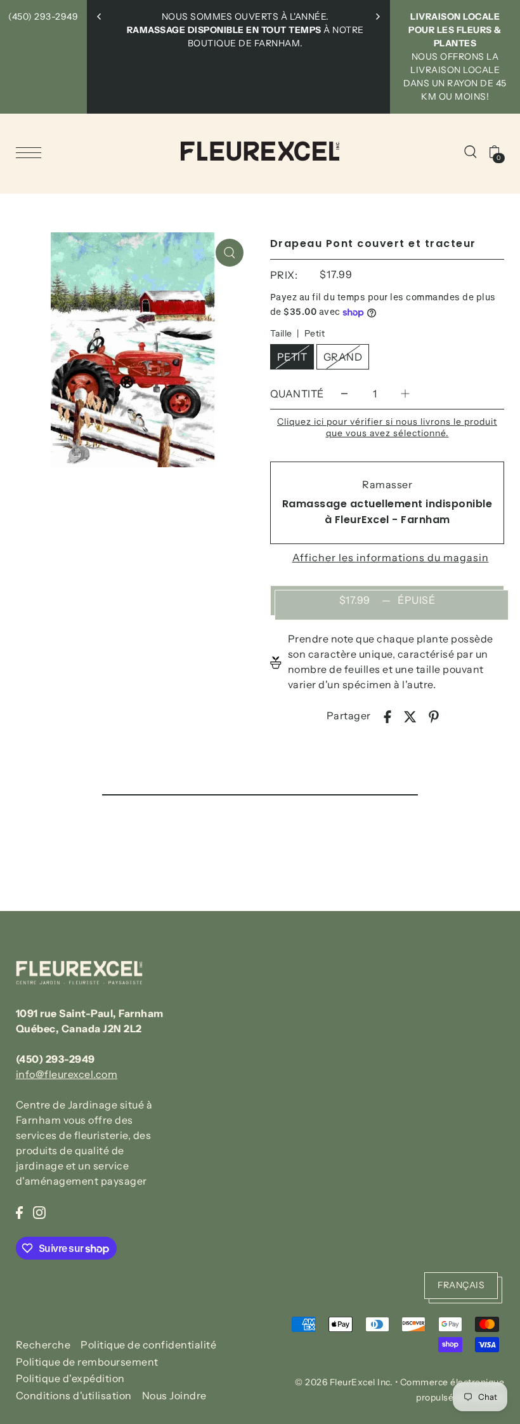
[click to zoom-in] (230, 253)
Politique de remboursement (87, 1361)
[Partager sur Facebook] (387, 715)
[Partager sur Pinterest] (433, 715)
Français (461, 1285)
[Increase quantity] (405, 394)
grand (343, 356)
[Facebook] (19, 1211)
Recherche (43, 1344)
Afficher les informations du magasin (390, 557)
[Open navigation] (32, 151)
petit (292, 356)
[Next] (377, 16)
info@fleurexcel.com (67, 1074)
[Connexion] (470, 151)
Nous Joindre (174, 1395)
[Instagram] (39, 1211)
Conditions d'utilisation (74, 1395)
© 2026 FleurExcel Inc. (344, 1382)
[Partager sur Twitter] (410, 715)
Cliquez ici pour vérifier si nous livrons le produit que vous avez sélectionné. (387, 427)
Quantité (297, 393)
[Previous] (99, 16)
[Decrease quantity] (344, 394)
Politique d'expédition (70, 1378)
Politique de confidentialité (148, 1344)
